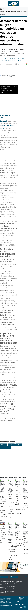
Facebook (12, 583)
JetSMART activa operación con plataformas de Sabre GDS (13, 59)
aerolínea (11, 445)
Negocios (19, 11)
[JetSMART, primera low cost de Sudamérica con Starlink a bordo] (2, 523)
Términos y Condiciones (6, 605)
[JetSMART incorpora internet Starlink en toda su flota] (25, 488)
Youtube (12, 591)
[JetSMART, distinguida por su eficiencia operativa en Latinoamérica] (17, 529)
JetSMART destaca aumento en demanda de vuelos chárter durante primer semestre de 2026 (11, 505)
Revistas (7, 591)
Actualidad (3, 581)
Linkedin (12, 589)
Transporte (8, 581)
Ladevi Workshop (5, 447)
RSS (21, 607)
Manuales (13, 11)
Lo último (8, 11)
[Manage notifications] (24, 607)
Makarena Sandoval (5, 116)
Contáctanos (19, 604)
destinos (18, 445)
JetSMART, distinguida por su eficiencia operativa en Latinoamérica (20, 543)
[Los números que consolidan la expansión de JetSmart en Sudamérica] (25, 528)
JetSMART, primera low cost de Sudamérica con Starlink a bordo (4, 534)
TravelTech (3, 592)
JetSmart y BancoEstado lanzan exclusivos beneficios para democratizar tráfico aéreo (12, 550)
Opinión (7, 589)
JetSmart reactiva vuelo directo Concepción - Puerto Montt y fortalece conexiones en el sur (4, 509)
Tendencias (8, 583)
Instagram (12, 586)
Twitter (12, 581)
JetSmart (3, 121)
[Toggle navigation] (3, 9)
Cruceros (7, 586)
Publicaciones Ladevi (18, 581)
